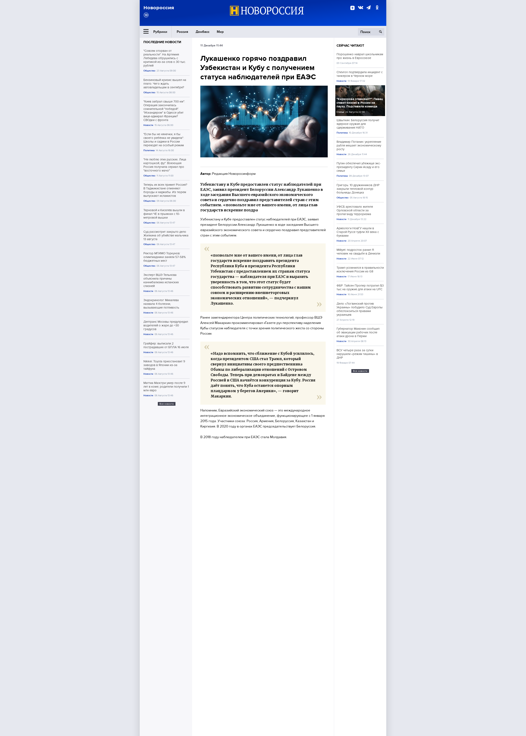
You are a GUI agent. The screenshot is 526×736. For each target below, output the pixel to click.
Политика (149, 150)
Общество (149, 70)
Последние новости (162, 42)
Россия (182, 32)
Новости (148, 125)
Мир (220, 32)
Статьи (340, 112)
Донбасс (202, 32)
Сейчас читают (350, 45)
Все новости (166, 403)
